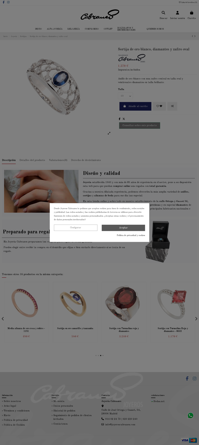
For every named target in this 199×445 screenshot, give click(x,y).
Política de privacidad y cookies (131, 235)
